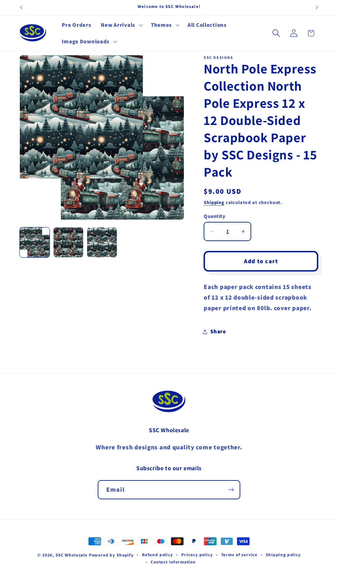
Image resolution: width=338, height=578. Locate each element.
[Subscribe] (231, 489)
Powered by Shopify (111, 555)
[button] (121, 25)
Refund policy (157, 554)
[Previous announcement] (21, 7)
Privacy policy (197, 554)
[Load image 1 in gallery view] (35, 242)
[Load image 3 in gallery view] (102, 242)
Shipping (214, 202)
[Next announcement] (317, 7)
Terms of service (239, 554)
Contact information (173, 562)
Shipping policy (283, 554)
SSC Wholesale (71, 555)
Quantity (214, 216)
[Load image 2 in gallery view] (68, 242)
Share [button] (218, 331)
